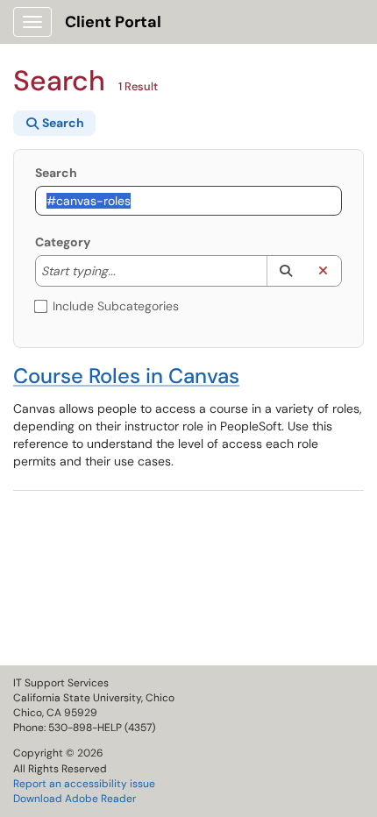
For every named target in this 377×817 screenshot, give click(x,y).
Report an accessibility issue (84, 784)
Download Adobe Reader (74, 799)
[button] (285, 271)
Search (56, 173)
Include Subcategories (116, 306)
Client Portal (113, 21)
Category (62, 242)
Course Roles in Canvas (126, 375)
